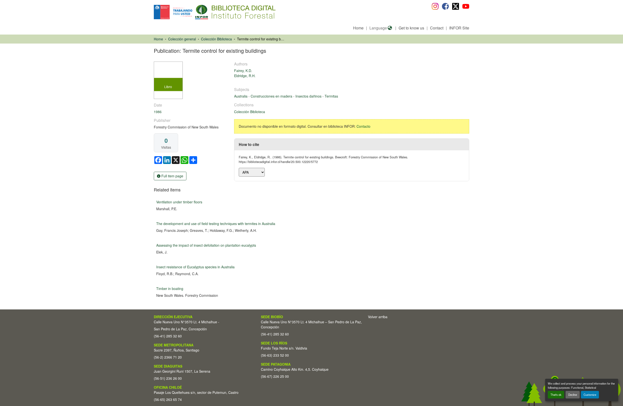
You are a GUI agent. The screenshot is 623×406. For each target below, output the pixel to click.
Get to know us (411, 28)
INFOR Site (459, 28)
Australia (241, 96)
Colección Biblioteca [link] (216, 38)
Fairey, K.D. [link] (243, 70)
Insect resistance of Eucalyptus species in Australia (195, 266)
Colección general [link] (182, 38)
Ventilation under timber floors (179, 201)
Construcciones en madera (272, 96)
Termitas (331, 96)
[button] (193, 12)
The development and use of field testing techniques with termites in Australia (215, 223)
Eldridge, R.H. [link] (245, 75)
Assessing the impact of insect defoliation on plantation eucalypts (206, 245)
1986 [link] (158, 111)
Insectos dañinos (308, 96)
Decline (572, 395)
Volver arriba (377, 316)
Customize (590, 395)
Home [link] (158, 38)
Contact (436, 28)
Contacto (363, 126)
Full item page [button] (171, 175)
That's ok (555, 395)
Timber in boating (169, 288)
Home (358, 28)
